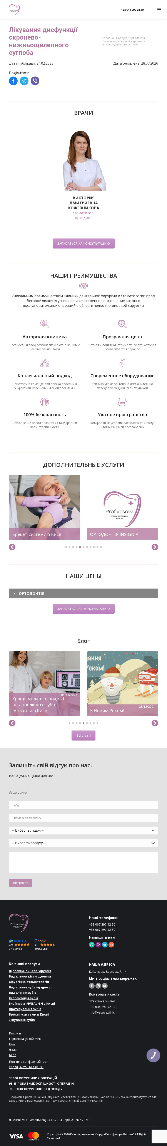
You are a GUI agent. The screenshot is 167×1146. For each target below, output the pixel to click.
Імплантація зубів (23, 998)
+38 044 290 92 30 (132, 10)
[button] (66, 547)
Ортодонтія (137, 38)
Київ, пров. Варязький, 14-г (109, 971)
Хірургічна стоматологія (29, 982)
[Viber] (35, 81)
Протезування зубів (25, 1009)
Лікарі (13, 1050)
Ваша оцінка (18, 792)
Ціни (12, 1044)
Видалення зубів (22, 993)
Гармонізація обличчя (25, 1039)
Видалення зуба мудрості (30, 987)
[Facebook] (13, 81)
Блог (12, 1055)
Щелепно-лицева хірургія (30, 971)
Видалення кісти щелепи (30, 976)
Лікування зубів (22, 1020)
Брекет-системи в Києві (29, 1014)
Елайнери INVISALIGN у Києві (32, 1003)
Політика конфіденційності (28, 1061)
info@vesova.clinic (102, 1012)
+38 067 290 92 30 (102, 924)
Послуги (121, 38)
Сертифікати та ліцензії (26, 1067)
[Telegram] (24, 81)
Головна (108, 38)
